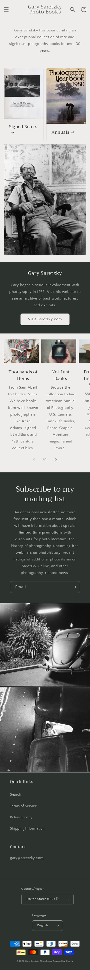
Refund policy (21, 817)
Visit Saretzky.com (45, 319)
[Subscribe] (74, 587)
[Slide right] (56, 459)
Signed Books (23, 127)
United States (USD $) (42, 899)
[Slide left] (34, 459)
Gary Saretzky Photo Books (38, 961)
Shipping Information (27, 829)
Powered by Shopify (63, 961)
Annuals (60, 132)
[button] (6, 9)
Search (16, 795)
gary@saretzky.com (27, 858)
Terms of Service (23, 806)
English (42, 925)
